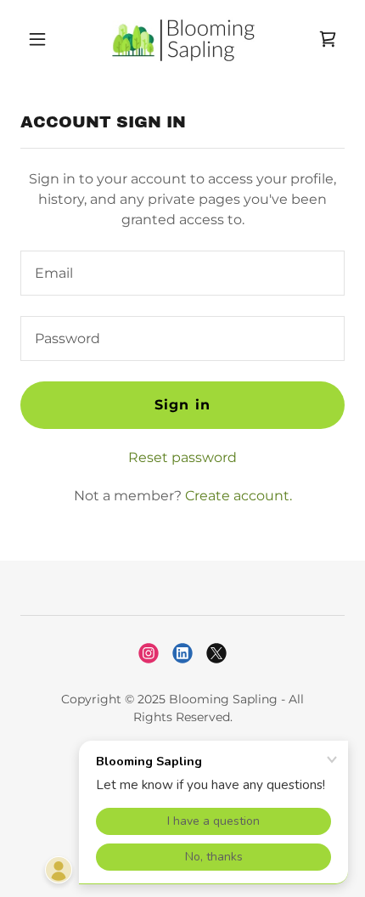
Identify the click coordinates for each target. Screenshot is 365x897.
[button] (44, 39)
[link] (182, 39)
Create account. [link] (238, 496)
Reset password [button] (182, 457)
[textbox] (182, 273)
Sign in (182, 405)
